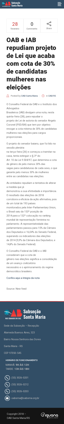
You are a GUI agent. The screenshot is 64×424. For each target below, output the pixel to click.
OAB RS (52, 96)
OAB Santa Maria (29, 96)
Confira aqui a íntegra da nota (23, 278)
